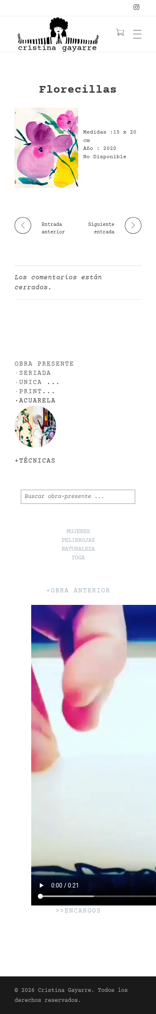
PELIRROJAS (78, 540)
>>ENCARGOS (78, 911)
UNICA (30, 382)
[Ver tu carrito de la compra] (120, 34)
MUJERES (78, 531)
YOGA (78, 558)
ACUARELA (37, 401)
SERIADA (35, 373)
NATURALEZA (78, 549)
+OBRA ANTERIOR (78, 590)
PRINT (30, 391)
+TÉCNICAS (35, 461)
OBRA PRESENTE (44, 364)
